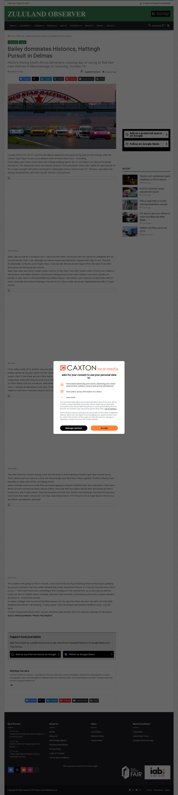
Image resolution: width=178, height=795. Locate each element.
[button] (89, 397)
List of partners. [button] (110, 409)
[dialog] (89, 397)
